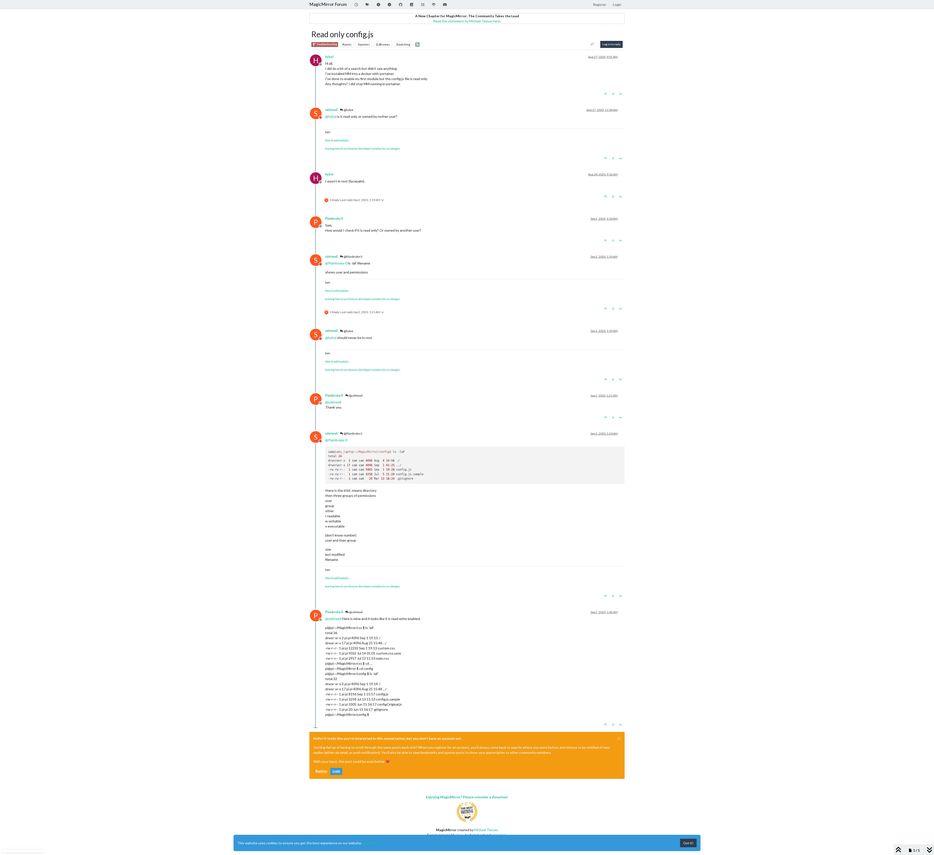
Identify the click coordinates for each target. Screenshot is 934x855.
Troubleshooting (326, 44)
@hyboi (348, 110)
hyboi (329, 57)
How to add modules (337, 140)
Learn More (371, 843)
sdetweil (331, 110)
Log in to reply (611, 44)
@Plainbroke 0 (352, 256)
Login (336, 771)
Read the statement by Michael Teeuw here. (467, 21)
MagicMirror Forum (328, 4)
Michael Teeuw (485, 830)
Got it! (688, 843)
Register (321, 771)
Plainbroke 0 (334, 218)
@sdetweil (356, 395)
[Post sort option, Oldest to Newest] (592, 44)
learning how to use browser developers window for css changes (362, 148)
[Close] (619, 738)
